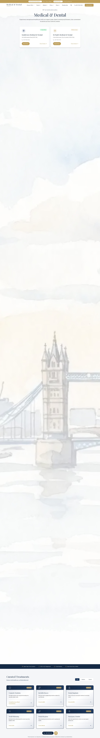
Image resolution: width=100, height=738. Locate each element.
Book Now (25, 43)
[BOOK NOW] (56, 733)
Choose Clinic (30, 5)
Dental (38, 5)
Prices (51, 5)
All (77, 679)
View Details (43, 43)
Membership (65, 5)
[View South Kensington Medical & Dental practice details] (34, 37)
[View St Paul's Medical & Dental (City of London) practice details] (65, 37)
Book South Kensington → (35, 1)
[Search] (71, 5)
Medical (44, 5)
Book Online (89, 5)
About (57, 5)
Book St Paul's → (58, 1)
